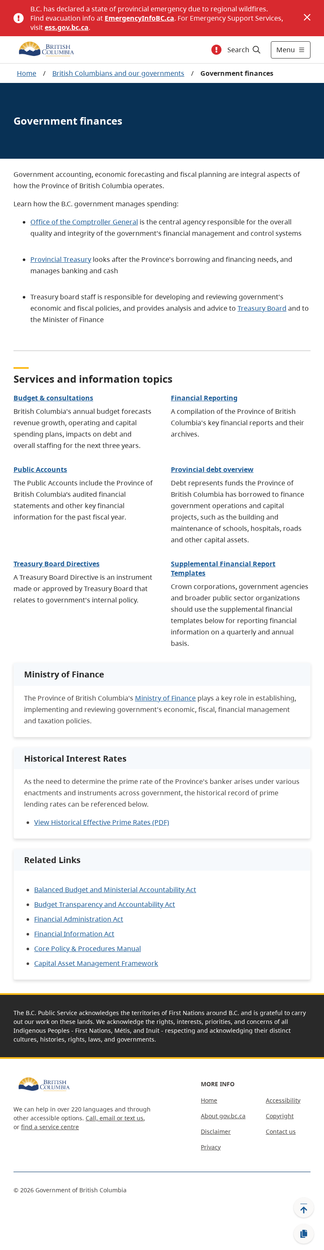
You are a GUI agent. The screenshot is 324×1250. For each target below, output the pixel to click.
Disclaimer (216, 1131)
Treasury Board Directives (57, 563)
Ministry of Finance (165, 698)
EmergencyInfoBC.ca (139, 18)
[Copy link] (304, 1234)
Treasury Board (262, 308)
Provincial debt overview (212, 469)
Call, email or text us (114, 1118)
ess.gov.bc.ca (67, 27)
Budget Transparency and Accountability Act (104, 904)
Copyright (280, 1116)
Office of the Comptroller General (84, 222)
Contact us (281, 1131)
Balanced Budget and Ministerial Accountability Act (115, 889)
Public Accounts (40, 469)
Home (26, 73)
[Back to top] (304, 1207)
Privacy (211, 1147)
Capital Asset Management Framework (96, 963)
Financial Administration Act (78, 919)
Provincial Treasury (60, 259)
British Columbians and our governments (118, 73)
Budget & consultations (53, 397)
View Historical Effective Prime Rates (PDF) (101, 822)
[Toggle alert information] (216, 50)
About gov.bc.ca (223, 1116)
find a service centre (50, 1127)
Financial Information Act (74, 933)
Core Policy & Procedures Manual (87, 948)
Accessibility (283, 1100)
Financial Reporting (204, 397)
